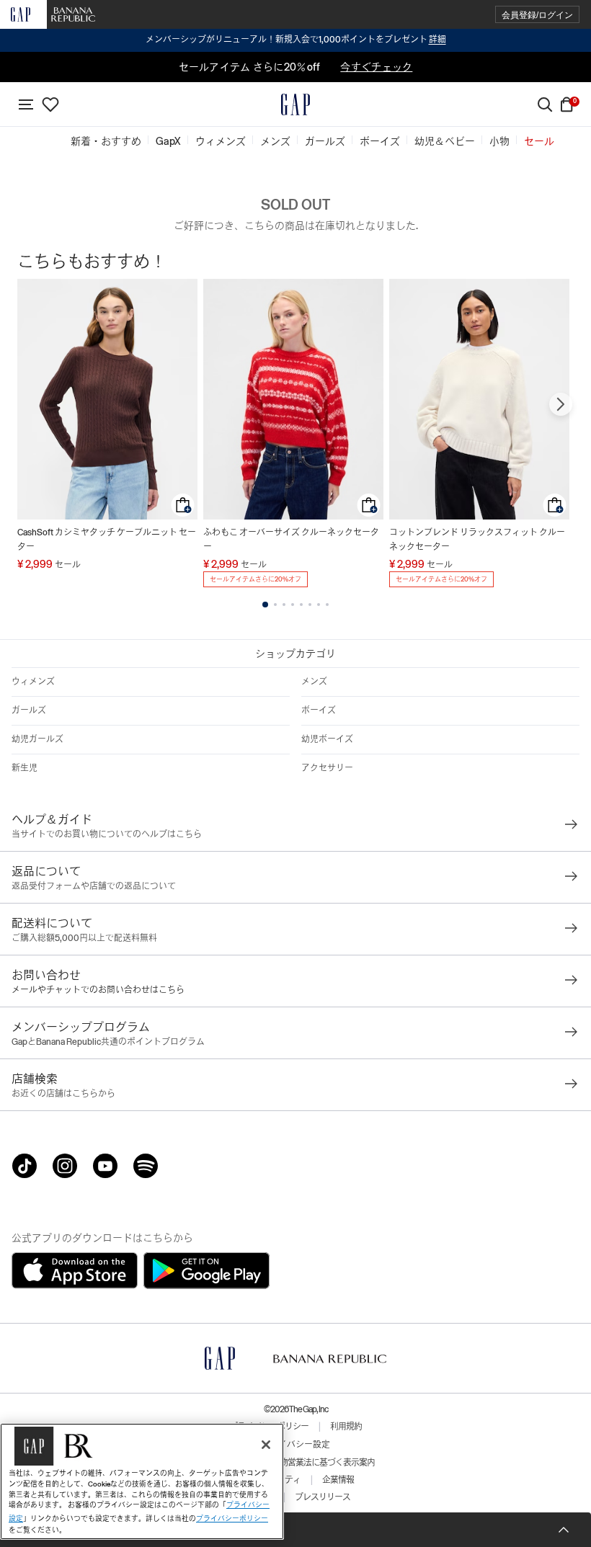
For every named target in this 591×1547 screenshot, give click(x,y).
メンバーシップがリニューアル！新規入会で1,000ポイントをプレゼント (296, 40)
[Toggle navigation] (26, 104)
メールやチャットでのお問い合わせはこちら (98, 990)
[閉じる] (266, 1445)
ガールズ (29, 710)
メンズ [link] (275, 141)
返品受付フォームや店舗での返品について (94, 886)
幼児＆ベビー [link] (444, 141)
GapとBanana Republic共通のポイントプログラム (108, 1042)
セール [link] (539, 141)
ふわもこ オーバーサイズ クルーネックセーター (291, 539)
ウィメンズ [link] (220, 141)
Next (560, 404)
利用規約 (346, 1427)
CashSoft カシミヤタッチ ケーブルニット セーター (106, 539)
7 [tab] (318, 604)
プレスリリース (322, 1497)
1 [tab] (265, 604)
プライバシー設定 (295, 1445)
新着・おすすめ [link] (106, 141)
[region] (142, 1481)
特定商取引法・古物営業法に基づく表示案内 (295, 1463)
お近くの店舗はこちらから (63, 1094)
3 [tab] (284, 604)
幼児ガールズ (37, 739)
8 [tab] (327, 604)
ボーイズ (318, 710)
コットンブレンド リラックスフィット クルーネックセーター (477, 539)
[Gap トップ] (295, 104)
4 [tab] (292, 604)
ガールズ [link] (325, 141)
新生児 (24, 768)
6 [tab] (309, 604)
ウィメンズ (33, 682)
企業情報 (338, 1480)
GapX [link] (168, 141)
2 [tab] (275, 604)
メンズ (314, 682)
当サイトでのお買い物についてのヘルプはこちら (107, 834)
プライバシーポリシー (232, 1519)
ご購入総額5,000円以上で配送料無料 (84, 938)
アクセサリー (327, 768)
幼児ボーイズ (327, 739)
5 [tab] (301, 604)
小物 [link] (499, 141)
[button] (537, 14)
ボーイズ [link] (380, 141)
